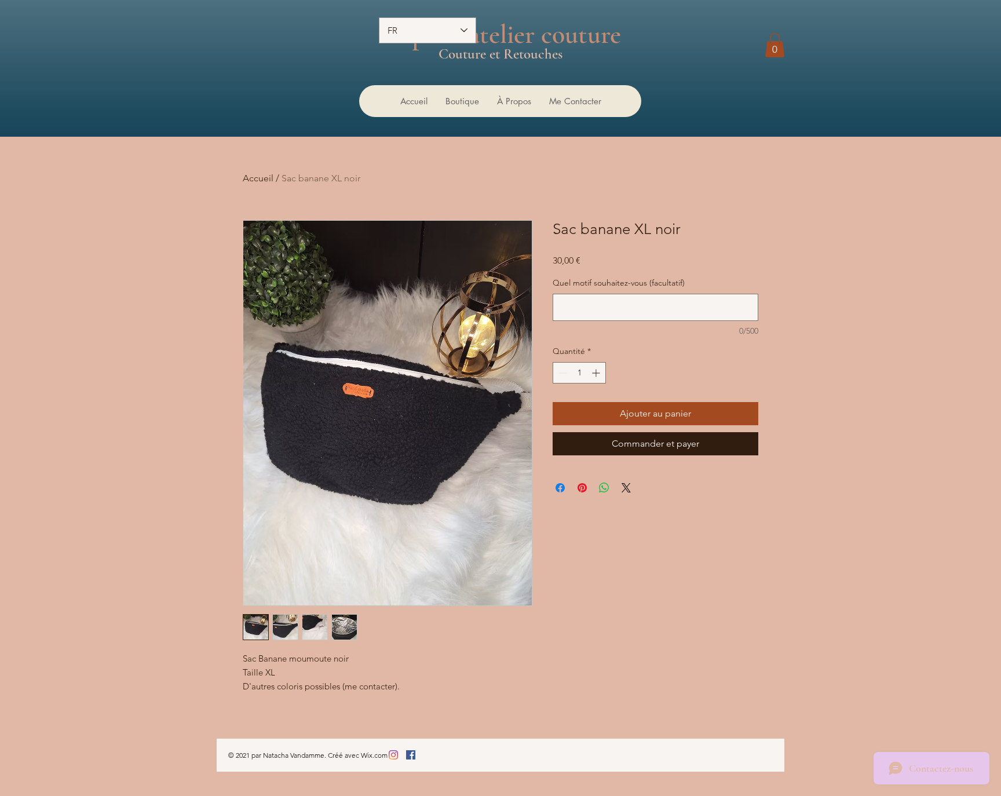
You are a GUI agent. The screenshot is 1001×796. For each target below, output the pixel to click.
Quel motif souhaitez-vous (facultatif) (619, 282)
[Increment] (597, 373)
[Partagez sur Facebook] (560, 488)
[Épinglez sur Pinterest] (582, 488)
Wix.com (374, 755)
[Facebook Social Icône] (410, 755)
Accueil (258, 178)
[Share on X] (626, 488)
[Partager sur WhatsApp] (604, 488)
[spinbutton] (579, 373)
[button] (775, 45)
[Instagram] (393, 755)
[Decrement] (561, 373)
